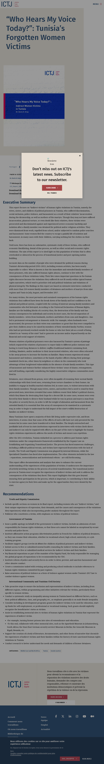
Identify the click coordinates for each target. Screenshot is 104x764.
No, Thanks (52, 193)
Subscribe (51, 188)
